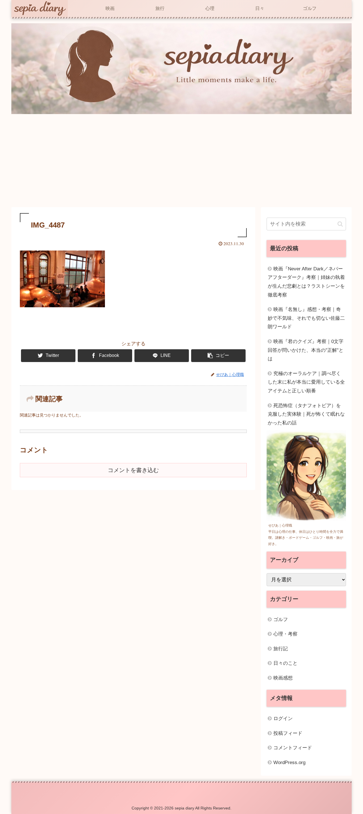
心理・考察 (285, 634)
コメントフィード (292, 747)
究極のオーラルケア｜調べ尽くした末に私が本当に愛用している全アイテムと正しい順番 (306, 382)
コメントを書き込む (133, 470)
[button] (340, 224)
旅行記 (280, 648)
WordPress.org (289, 762)
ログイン (283, 718)
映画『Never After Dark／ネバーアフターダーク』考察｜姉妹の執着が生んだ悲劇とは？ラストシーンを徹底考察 (306, 282)
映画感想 (283, 678)
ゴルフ (280, 619)
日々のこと (285, 663)
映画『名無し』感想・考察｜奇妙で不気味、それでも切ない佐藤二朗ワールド (306, 318)
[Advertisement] (181, 160)
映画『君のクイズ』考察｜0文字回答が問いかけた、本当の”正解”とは (305, 350)
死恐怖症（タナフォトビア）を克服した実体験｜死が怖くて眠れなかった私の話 (306, 414)
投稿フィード (287, 733)
